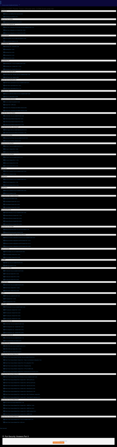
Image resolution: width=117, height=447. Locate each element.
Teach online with (3, 428)
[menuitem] (0, 3)
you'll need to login (63, 441)
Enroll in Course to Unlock (58, 442)
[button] (0, 1)
